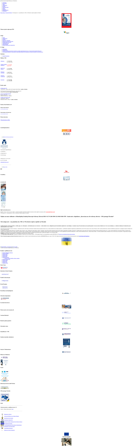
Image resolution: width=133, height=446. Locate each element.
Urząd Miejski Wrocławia (8, 428)
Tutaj (12, 409)
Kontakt (3, 6)
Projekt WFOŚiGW (9, 12)
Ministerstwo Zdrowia (7, 414)
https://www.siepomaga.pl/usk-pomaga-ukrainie (67, 234)
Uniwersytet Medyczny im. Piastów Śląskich (11, 416)
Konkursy (4, 9)
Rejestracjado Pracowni (3, 76)
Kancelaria (2, 79)
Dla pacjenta (4, 3)
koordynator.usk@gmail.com (84, 236)
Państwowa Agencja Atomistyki (9, 430)
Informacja (2, 61)
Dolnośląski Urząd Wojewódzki (9, 426)
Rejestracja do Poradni (2, 72)
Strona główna (2, 12)
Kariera (3, 8)
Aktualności (4, 2)
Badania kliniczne (5, 10)
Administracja (4, 5)
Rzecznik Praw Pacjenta (8, 423)
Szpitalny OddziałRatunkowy (4, 65)
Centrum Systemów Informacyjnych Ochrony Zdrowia (13, 421)
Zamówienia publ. (5, 7)
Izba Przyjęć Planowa (3, 69)
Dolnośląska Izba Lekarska (8, 418)
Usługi (3, 4)
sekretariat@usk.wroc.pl (5, 162)
